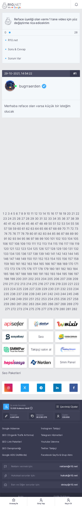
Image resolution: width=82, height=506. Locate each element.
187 (17, 274)
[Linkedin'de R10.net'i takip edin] (57, 388)
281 (68, 309)
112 (39, 243)
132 (76, 248)
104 (69, 238)
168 (59, 264)
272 (13, 309)
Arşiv (20, 496)
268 (63, 304)
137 (29, 254)
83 (44, 233)
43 (18, 223)
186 (11, 274)
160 (12, 264)
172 (6, 269)
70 (64, 228)
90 (76, 233)
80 (31, 233)
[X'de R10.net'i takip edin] (25, 388)
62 (28, 228)
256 (63, 299)
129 (58, 248)
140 (47, 254)
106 (5, 243)
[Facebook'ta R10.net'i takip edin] (73, 388)
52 (59, 223)
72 (72, 228)
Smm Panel (67, 362)
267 (56, 304)
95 (23, 238)
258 (75, 299)
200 (18, 279)
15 (48, 213)
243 (56, 294)
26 (18, 218)
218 (52, 284)
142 (58, 254)
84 (49, 233)
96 (28, 238)
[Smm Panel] (14, 324)
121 (12, 248)
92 (10, 238)
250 (25, 299)
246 (76, 294)
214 (28, 284)
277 (43, 309)
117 (66, 243)
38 (72, 218)
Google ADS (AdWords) (14, 454)
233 (69, 289)
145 (76, 254)
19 (64, 213)
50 (50, 223)
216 (40, 284)
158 (76, 259)
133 (5, 254)
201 (24, 279)
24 (9, 218)
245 (69, 294)
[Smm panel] (14, 349)
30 (36, 218)
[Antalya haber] (67, 336)
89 (72, 233)
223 (6, 289)
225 (19, 289)
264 (38, 304)
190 (35, 274)
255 (56, 299)
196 (70, 274)
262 (25, 304)
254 (50, 299)
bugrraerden (29, 86)
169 (64, 264)
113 (44, 243)
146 (5, 259)
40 (5, 223)
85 (54, 233)
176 (29, 269)
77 (18, 233)
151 (35, 259)
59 (14, 228)
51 (54, 223)
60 (19, 228)
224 (12, 289)
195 (64, 274)
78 (22, 233)
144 (70, 254)
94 (19, 238)
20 (69, 213)
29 (32, 218)
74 (5, 233)
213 (22, 284)
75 (10, 233)
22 (77, 213)
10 (28, 213)
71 (68, 228)
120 (6, 248)
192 (46, 274)
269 (69, 304)
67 (50, 228)
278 (49, 309)
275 (31, 309)
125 (35, 248)
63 (32, 228)
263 (31, 304)
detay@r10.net (69, 484)
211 (11, 284)
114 (50, 243)
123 (23, 248)
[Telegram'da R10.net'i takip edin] (41, 388)
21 (73, 213)
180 (51, 269)
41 (9, 223)
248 (12, 299)
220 (64, 284)
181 (57, 269)
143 (64, 254)
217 (46, 284)
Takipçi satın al (41, 349)
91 (5, 238)
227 (31, 289)
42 (14, 223)
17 (56, 213)
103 (64, 238)
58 (10, 228)
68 (55, 228)
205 (50, 279)
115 (55, 243)
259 (6, 304)
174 (18, 269)
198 (6, 279)
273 (19, 309)
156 (64, 259)
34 (54, 218)
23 (5, 218)
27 (23, 218)
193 (52, 274)
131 (70, 248)
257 (69, 299)
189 (29, 274)
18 (60, 213)
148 (17, 259)
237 (19, 294)
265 (44, 304)
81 (35, 233)
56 (77, 223)
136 (23, 254)
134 (11, 254)
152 (40, 259)
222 (76, 284)
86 (58, 233)
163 (29, 264)
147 (11, 259)
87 (62, 233)
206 (56, 279)
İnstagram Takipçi (50, 428)
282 (74, 309)
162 (23, 264)
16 (52, 213)
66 (46, 228)
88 (67, 233)
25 (14, 218)
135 (17, 254)
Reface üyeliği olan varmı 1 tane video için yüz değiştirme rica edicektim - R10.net (14, 5)
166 (47, 264)
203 (37, 279)
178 (40, 269)
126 (41, 248)
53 (63, 223)
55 (72, 223)
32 (45, 218)
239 (31, 294)
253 (44, 299)
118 (71, 243)
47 (36, 223)
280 (62, 309)
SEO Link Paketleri (12, 441)
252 (37, 299)
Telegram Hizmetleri (51, 435)
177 (35, 269)
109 (22, 243)
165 (41, 264)
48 (41, 223)
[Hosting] (41, 324)
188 (23, 274)
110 (28, 243)
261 (18, 304)
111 (34, 243)
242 (50, 294)
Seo (41, 336)
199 (12, 279)
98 (37, 238)
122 (17, 248)
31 (41, 218)
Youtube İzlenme (50, 441)
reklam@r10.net (69, 466)
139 (41, 254)
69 (59, 228)
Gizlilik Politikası (61, 496)
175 (23, 269)
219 (58, 284)
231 (56, 289)
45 (27, 223)
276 (37, 309)
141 (53, 254)
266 (50, 304)
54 (68, 223)
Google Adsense (11, 428)
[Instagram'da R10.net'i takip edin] (8, 388)
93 (14, 238)
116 (61, 243)
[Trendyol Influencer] (67, 324)
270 (75, 304)
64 (37, 228)
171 (76, 264)
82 (40, 233)
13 (40, 213)
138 (35, 254)
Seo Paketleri (11, 373)
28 (27, 218)
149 (23, 259)
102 (58, 238)
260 (12, 304)
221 (70, 284)
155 (58, 259)
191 (41, 274)
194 (58, 274)
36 (63, 218)
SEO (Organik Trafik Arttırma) (18, 435)
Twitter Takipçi (48, 448)
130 (64, 248)
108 (16, 243)
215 (34, 284)
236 (12, 294)
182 (63, 269)
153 (46, 259)
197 (76, 274)
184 (75, 269)
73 (76, 228)
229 (44, 289)
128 (52, 248)
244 (63, 294)
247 (6, 299)
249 (19, 299)
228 (38, 289)
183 (69, 269)
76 (14, 233)
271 (7, 309)
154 (52, 259)
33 (50, 218)
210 (5, 284)
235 (6, 294)
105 (75, 238)
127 (47, 248)
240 (38, 294)
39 (77, 218)
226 (25, 289)
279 (56, 309)
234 (76, 289)
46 (32, 223)
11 (32, 213)
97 (32, 238)
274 (25, 309)
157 (70, 259)
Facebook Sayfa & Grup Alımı (56, 454)
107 (11, 243)
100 (46, 238)
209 (75, 279)
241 (44, 294)
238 (25, 294)
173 (12, 269)
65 (41, 228)
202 (31, 279)
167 (53, 264)
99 (41, 238)
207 (62, 279)
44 (23, 223)
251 (31, 299)
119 (77, 243)
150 (29, 259)
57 (5, 228)
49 (45, 223)
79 (27, 233)
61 (23, 228)
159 (6, 264)
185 (5, 274)
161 (18, 264)
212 (16, 284)
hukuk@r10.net (69, 475)
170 (70, 264)
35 (59, 218)
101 (52, 238)
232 (63, 289)
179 (46, 269)
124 (29, 248)
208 (69, 279)
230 (51, 289)
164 (35, 264)
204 (43, 279)
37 (68, 218)
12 (36, 213)
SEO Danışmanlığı (11, 448)
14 (44, 213)
